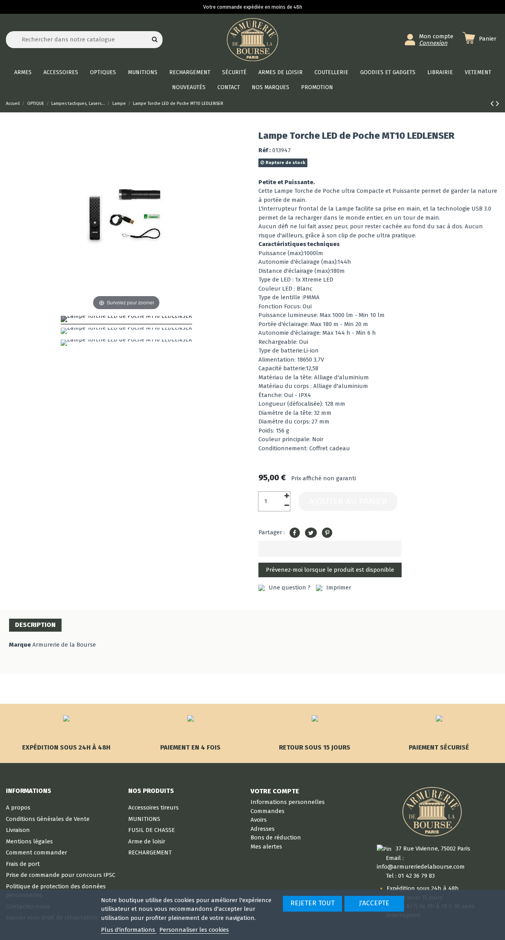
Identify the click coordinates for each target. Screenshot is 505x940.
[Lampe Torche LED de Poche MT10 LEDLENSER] (126, 320)
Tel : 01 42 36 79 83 (410, 875)
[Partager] (295, 533)
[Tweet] (311, 533)
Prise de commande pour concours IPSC (60, 874)
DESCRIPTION (35, 625)
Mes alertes (266, 846)
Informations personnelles (288, 802)
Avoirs (259, 819)
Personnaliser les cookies (194, 929)
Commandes (267, 811)
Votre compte (275, 791)
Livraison (18, 830)
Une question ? (289, 587)
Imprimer (338, 587)
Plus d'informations (129, 929)
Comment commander (36, 852)
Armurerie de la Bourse (64, 644)
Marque (20, 644)
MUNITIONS (144, 818)
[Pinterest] (327, 533)
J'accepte (374, 903)
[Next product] (497, 103)
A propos (18, 807)
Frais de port (23, 863)
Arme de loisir (146, 841)
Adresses (263, 828)
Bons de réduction (276, 837)
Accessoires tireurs (153, 807)
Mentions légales (29, 841)
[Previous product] (493, 103)
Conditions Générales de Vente (48, 818)
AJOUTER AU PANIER (348, 501)
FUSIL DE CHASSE (151, 830)
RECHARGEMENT (150, 852)
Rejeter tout (312, 903)
